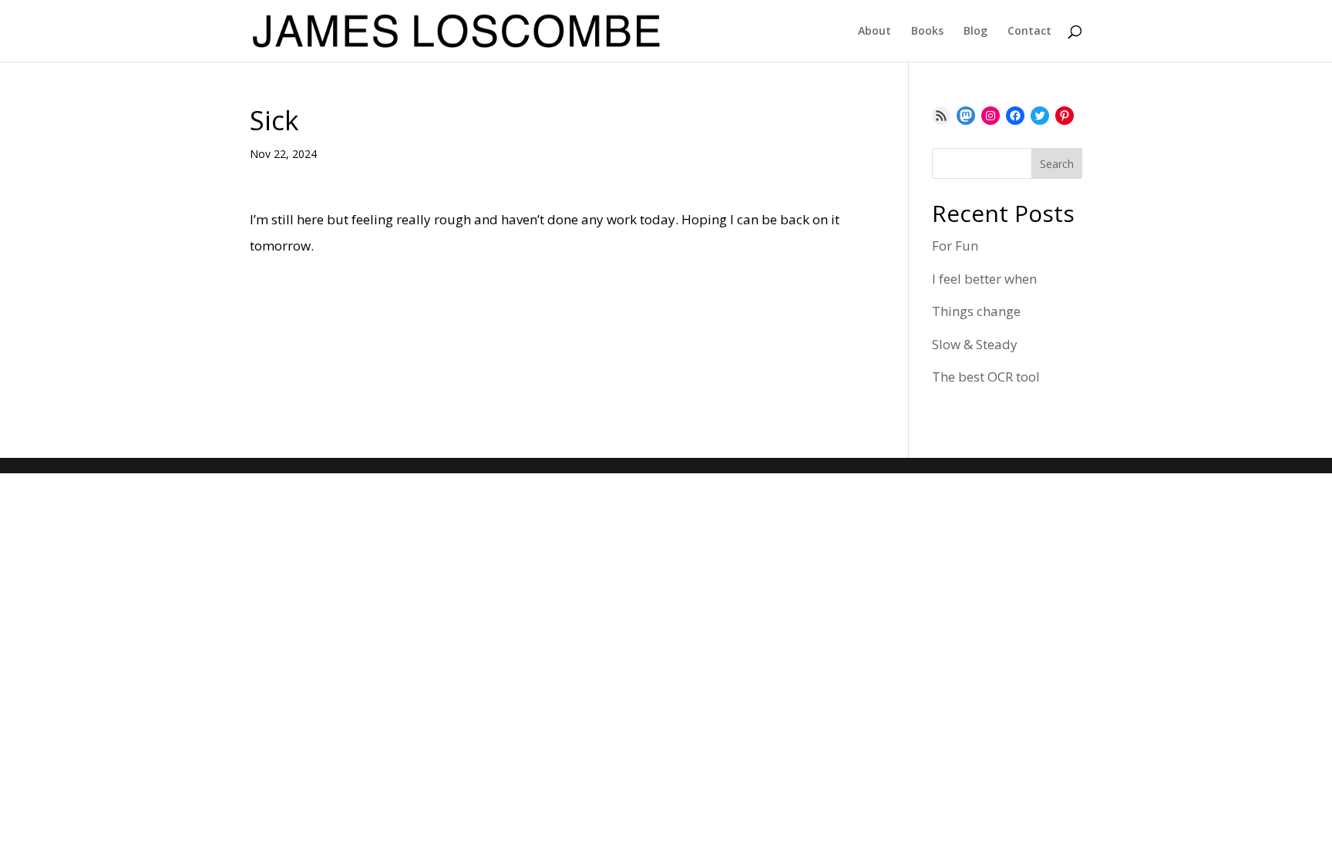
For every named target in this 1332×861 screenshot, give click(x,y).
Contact (1029, 31)
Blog (975, 31)
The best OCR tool (986, 376)
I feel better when (984, 279)
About (874, 31)
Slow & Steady (975, 344)
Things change (976, 311)
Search (1057, 163)
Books (927, 31)
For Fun (955, 245)
